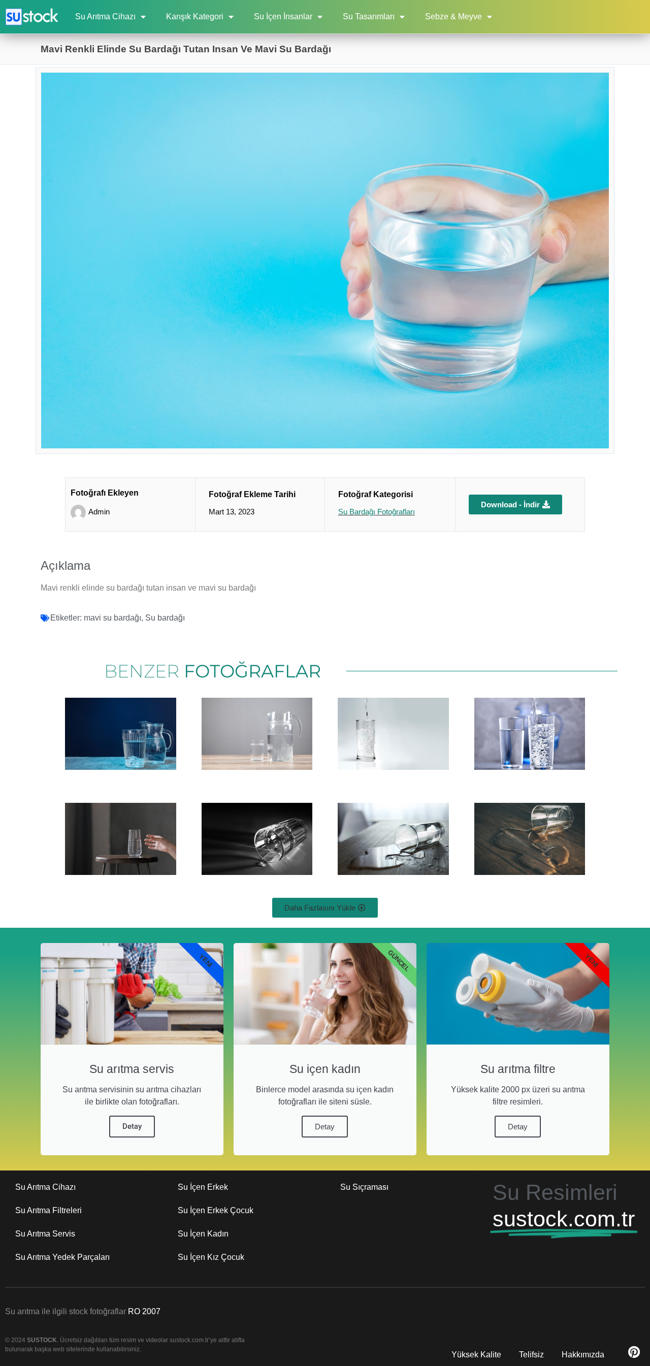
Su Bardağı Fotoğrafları (376, 511)
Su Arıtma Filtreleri (48, 1210)
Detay (132, 1126)
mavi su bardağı (112, 617)
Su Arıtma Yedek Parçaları (62, 1257)
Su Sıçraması (364, 1187)
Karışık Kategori (194, 16)
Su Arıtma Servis (45, 1233)
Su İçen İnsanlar (283, 16)
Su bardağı (165, 617)
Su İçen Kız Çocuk (211, 1257)
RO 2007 (144, 1311)
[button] (325, 908)
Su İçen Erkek (203, 1187)
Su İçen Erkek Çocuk (215, 1210)
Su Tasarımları (369, 16)
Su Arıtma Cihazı (105, 16)
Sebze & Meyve (453, 16)
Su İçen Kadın (203, 1233)
